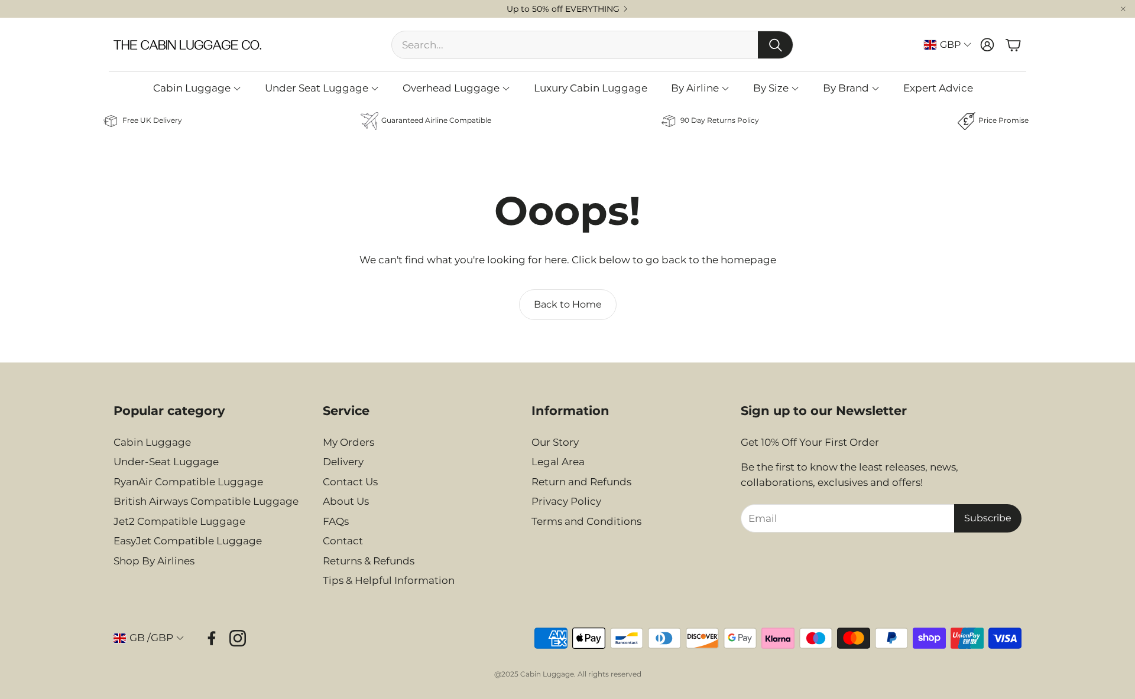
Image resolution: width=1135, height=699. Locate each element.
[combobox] (575, 45)
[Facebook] (211, 638)
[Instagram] (237, 638)
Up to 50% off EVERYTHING (563, 9)
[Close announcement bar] (1123, 9)
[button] (209, 410)
